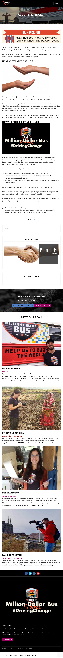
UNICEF (20, 443)
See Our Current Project (23, 305)
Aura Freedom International (33, 443)
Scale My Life (25, 378)
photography (36, 440)
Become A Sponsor (43, 305)
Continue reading (50, 443)
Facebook (5, 648)
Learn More (8, 639)
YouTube (29, 648)
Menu (57, 3)
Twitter (13, 648)
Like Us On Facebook (31, 276)
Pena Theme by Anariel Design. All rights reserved (20, 655)
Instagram (21, 648)
